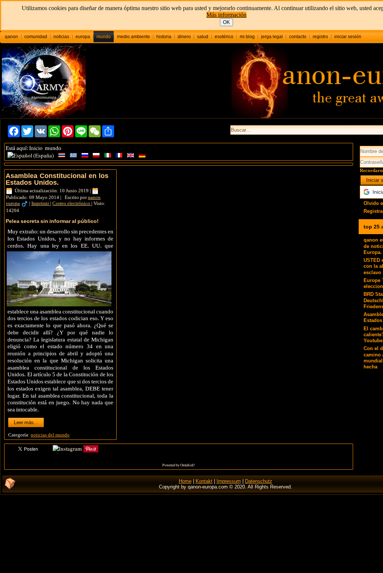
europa (83, 36)
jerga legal (272, 36)
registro (320, 36)
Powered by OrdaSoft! (178, 465)
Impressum (229, 481)
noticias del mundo (50, 435)
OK (226, 22)
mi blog (247, 36)
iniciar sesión (347, 36)
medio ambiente (133, 36)
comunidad (35, 36)
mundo (103, 36)
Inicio (36, 147)
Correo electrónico (71, 203)
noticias (61, 36)
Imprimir (40, 203)
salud (202, 36)
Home (185, 481)
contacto (297, 36)
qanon (11, 36)
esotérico (224, 36)
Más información (226, 15)
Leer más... (26, 422)
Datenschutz (258, 481)
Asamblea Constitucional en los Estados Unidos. (57, 179)
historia (163, 36)
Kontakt (204, 481)
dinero (184, 36)
